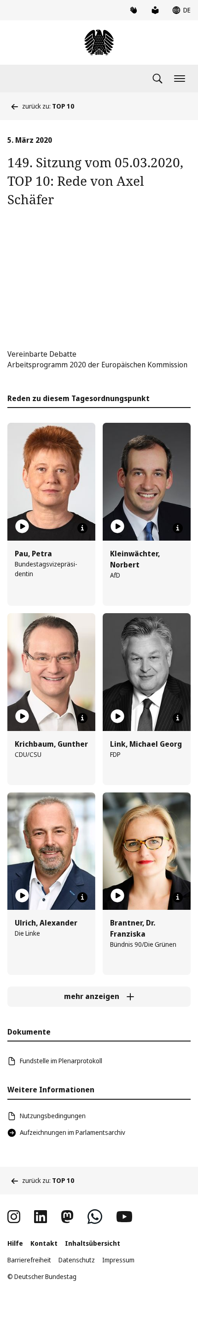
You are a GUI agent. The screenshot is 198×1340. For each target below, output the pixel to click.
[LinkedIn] (40, 1216)
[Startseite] (99, 42)
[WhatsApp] (94, 1216)
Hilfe (15, 1243)
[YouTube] (124, 1216)
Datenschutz (76, 1259)
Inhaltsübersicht (92, 1243)
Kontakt (44, 1243)
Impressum (118, 1259)
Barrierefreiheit (29, 1259)
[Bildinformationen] (82, 528)
